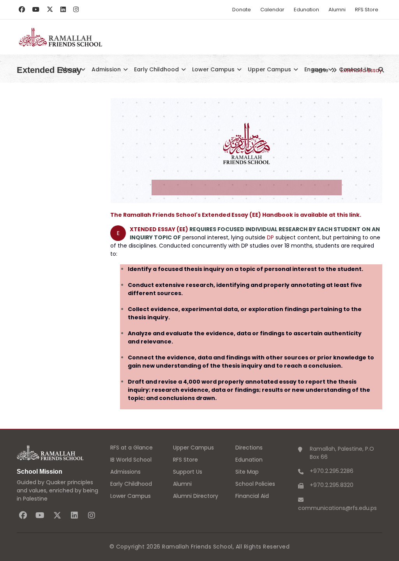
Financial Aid (252, 496)
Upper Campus (270, 69)
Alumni (337, 9)
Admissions (125, 472)
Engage (315, 69)
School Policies (255, 484)
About (70, 69)
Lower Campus (214, 69)
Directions (249, 447)
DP (270, 237)
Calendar (272, 9)
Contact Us (355, 69)
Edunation (306, 9)
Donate (241, 9)
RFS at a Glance (131, 447)
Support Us (187, 472)
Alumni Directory (195, 496)
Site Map (247, 472)
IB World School (131, 460)
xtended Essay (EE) (159, 229)
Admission (107, 69)
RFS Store (366, 9)
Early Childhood (157, 69)
